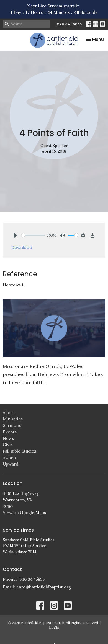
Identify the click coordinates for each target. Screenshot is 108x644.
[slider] (33, 235)
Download (22, 247)
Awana (9, 457)
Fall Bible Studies (19, 451)
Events (10, 432)
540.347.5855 (69, 24)
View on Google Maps (24, 512)
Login (54, 627)
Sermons (12, 425)
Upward (10, 464)
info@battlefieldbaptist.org (44, 587)
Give (7, 444)
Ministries (13, 419)
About (8, 412)
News (8, 438)
